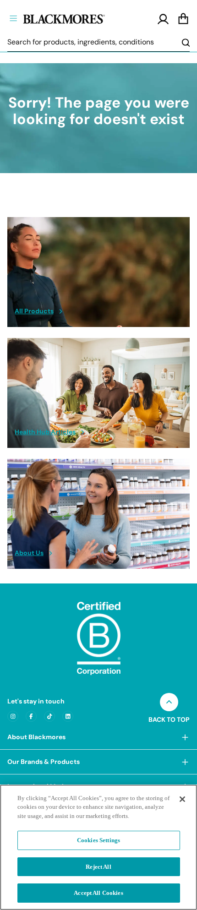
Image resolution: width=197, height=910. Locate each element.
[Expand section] (185, 737)
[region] (98, 847)
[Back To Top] (169, 702)
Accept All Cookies (98, 892)
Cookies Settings (98, 840)
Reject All (98, 866)
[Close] (182, 799)
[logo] (79, 18)
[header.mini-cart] (183, 19)
